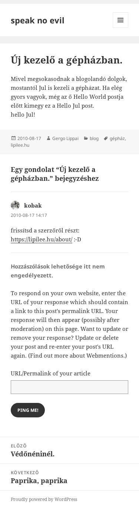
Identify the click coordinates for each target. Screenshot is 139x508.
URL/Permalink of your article (50, 373)
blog (94, 138)
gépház (117, 138)
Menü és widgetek (120, 27)
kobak (33, 205)
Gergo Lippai (65, 138)
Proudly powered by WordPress (44, 499)
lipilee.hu (20, 145)
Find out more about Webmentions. (77, 355)
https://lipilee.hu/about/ (41, 239)
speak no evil (37, 20)
